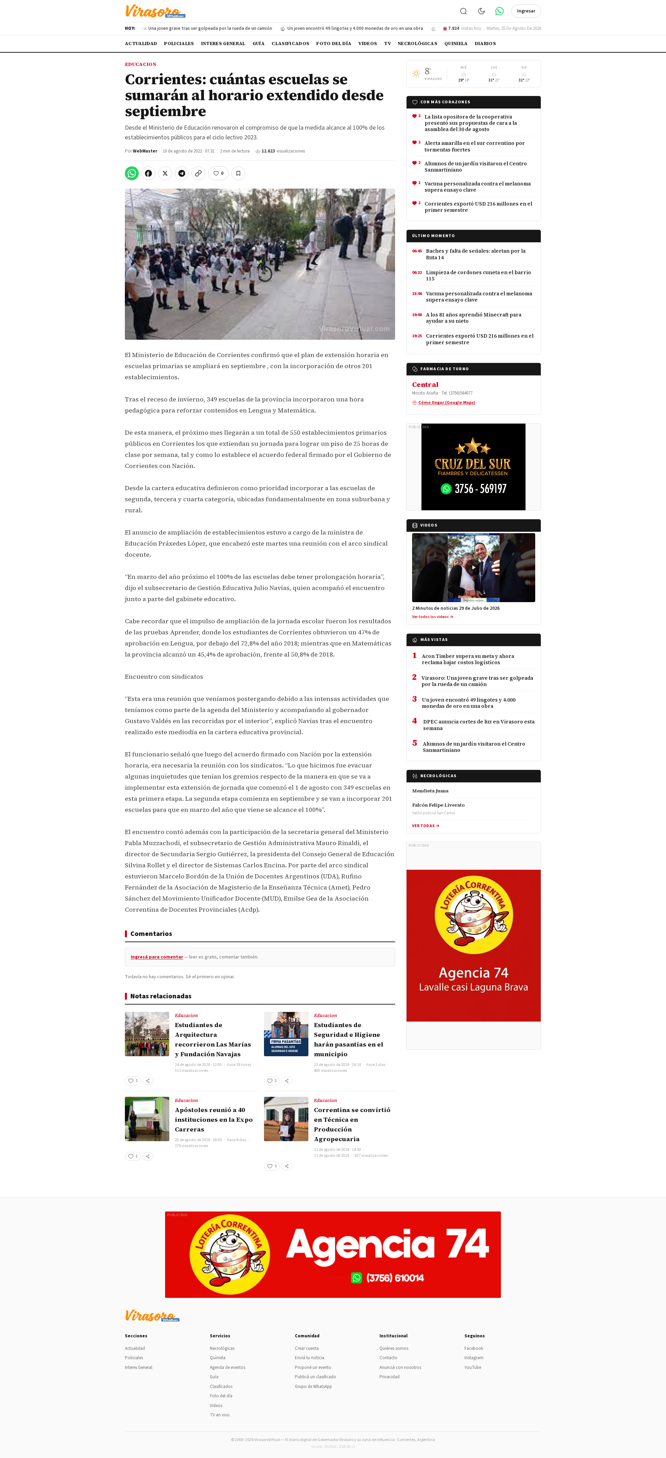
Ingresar (526, 11)
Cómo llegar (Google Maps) (446, 402)
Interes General (223, 43)
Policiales (179, 43)
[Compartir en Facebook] (148, 173)
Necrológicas (417, 43)
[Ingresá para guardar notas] (238, 173)
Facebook (473, 1348)
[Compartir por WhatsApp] (132, 173)
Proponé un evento (313, 1367)
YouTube (472, 1367)
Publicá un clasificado (315, 1377)
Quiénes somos (393, 1348)
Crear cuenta (307, 1348)
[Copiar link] (198, 173)
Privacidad (389, 1377)
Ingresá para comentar (157, 957)
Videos (367, 43)
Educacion (140, 64)
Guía (259, 43)
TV (387, 43)
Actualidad (141, 43)
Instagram (474, 1358)
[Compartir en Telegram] (182, 173)
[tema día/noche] (481, 11)
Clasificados (290, 43)
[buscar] (463, 11)
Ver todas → (425, 826)
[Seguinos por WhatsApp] (499, 11)
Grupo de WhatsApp (313, 1386)
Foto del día (333, 43)
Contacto (388, 1358)
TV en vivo (220, 1415)
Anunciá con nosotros (400, 1367)
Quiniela (456, 43)
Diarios (485, 43)
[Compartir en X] (165, 173)
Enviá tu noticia (309, 1358)
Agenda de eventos (227, 1367)
